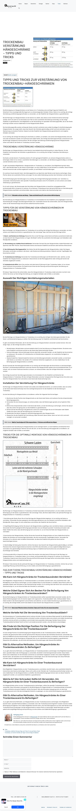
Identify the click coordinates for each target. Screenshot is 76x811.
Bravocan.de (34, 716)
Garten (47, 3)
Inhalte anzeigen (12, 75)
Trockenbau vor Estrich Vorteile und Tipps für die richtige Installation (22, 732)
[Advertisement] (38, 23)
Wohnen (65, 3)
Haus (53, 3)
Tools (59, 3)
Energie (41, 3)
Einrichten (33, 3)
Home (20, 3)
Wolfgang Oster (6, 60)
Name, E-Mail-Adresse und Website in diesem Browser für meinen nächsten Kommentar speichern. (34, 772)
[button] (19, 8)
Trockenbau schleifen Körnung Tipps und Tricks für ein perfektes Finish (22, 731)
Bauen (26, 3)
